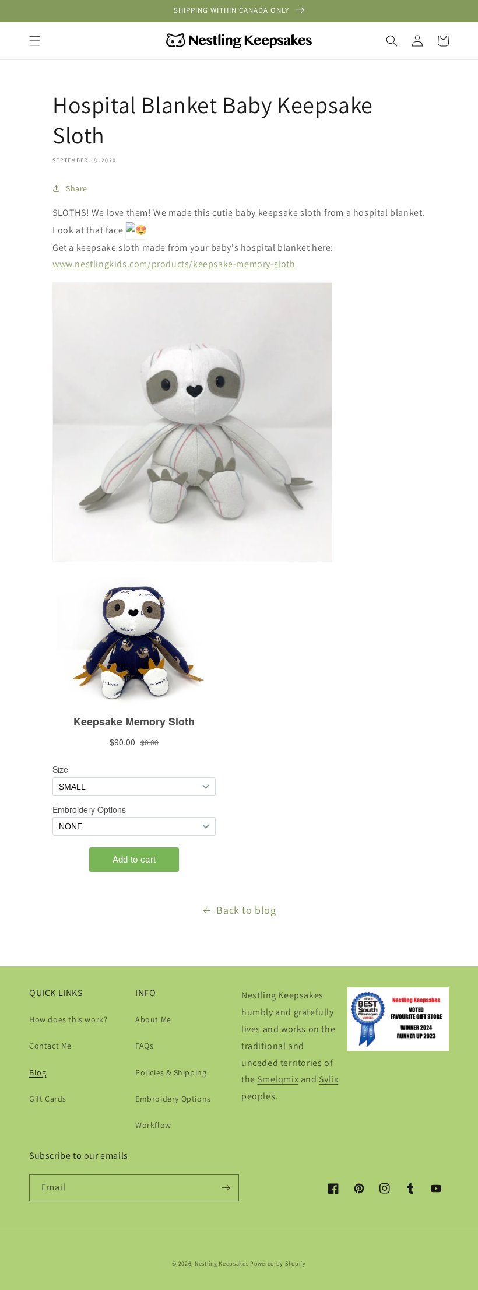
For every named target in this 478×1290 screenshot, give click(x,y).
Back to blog (246, 910)
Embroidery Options (173, 1098)
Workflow (153, 1125)
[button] (35, 41)
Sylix (328, 1079)
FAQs (144, 1045)
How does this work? (68, 1019)
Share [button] (76, 188)
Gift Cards (47, 1098)
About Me (153, 1019)
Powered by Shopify (278, 1263)
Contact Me (50, 1045)
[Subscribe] (225, 1187)
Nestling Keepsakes (222, 1263)
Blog (37, 1072)
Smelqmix (277, 1079)
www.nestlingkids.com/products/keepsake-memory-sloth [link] (174, 264)
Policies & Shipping (170, 1072)
